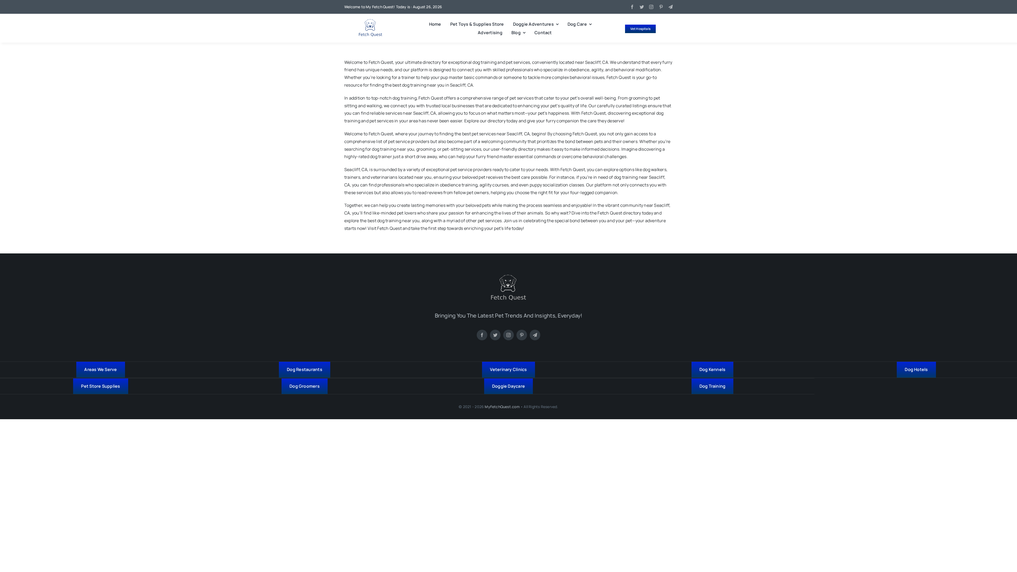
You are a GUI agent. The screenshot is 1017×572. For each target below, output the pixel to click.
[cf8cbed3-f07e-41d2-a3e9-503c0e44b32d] (508, 277)
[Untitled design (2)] (370, 21)
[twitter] (642, 7)
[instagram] (651, 7)
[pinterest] (661, 7)
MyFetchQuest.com (502, 406)
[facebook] (632, 7)
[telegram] (670, 7)
